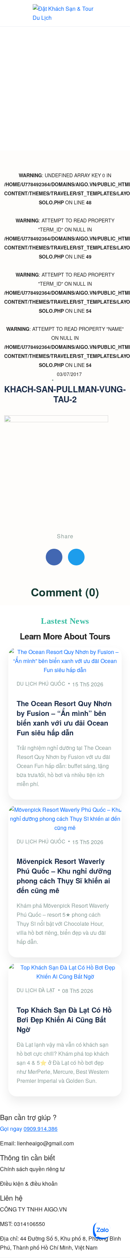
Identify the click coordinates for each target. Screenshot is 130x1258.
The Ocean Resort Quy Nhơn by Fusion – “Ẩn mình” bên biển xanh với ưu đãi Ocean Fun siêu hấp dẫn (64, 717)
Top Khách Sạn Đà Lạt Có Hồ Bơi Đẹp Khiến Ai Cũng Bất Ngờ (64, 1019)
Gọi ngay (29, 1129)
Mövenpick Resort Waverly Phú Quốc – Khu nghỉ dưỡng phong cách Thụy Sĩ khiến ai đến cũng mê (64, 875)
